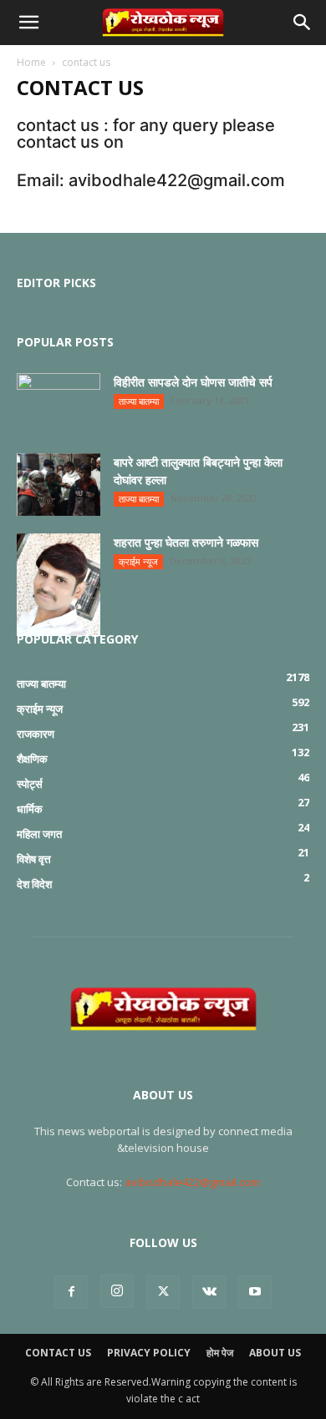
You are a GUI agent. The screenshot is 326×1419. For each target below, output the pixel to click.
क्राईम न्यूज (138, 561)
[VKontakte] (209, 1292)
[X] (163, 1292)
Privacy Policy (149, 1353)
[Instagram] (117, 1291)
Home (31, 62)
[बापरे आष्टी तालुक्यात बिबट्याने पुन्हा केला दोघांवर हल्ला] (58, 484)
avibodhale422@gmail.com (192, 1181)
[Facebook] (71, 1292)
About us (275, 1353)
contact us (58, 1353)
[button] (28, 22)
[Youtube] (255, 1292)
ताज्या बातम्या (139, 401)
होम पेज (219, 1353)
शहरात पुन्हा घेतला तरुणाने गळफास (186, 542)
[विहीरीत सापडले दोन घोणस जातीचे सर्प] (58, 402)
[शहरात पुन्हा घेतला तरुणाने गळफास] (58, 584)
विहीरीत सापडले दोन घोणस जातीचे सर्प (193, 382)
